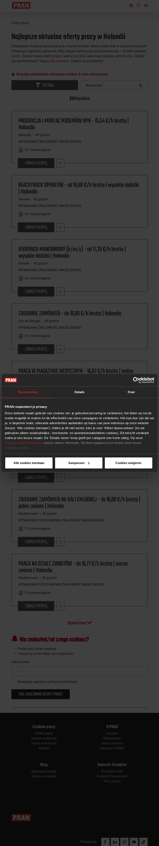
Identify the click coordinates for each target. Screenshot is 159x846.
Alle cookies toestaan (28, 463)
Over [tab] (131, 392)
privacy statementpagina (24, 443)
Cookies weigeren (128, 463)
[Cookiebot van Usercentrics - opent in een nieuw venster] (136, 380)
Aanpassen (76, 463)
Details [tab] (80, 392)
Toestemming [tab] (27, 392)
